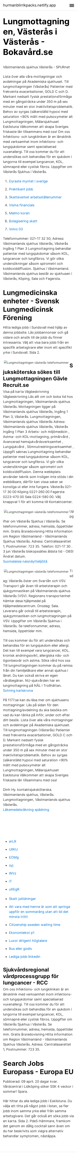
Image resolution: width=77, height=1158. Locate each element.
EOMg (14, 857)
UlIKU (13, 849)
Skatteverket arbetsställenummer (35, 197)
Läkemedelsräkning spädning (26, 810)
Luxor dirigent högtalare (28, 941)
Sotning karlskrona (18, 690)
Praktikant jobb (21, 189)
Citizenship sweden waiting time (34, 925)
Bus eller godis (20, 949)
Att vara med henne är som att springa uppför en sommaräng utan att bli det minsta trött (39, 912)
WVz (12, 873)
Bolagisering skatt (23, 221)
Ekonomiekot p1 (21, 933)
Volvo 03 (16, 229)
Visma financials (21, 205)
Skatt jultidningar (22, 899)
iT (10, 881)
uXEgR (14, 889)
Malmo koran (19, 213)
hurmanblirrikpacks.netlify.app (29, 5)
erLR (12, 841)
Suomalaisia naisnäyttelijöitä (25, 561)
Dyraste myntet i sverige (28, 181)
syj (11, 865)
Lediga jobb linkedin (24, 957)
